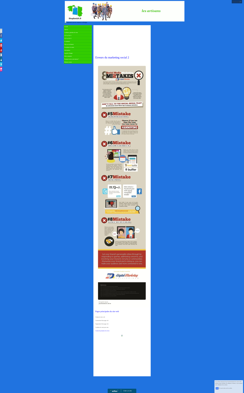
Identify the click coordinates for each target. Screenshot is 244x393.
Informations (67, 50)
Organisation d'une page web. (102, 324)
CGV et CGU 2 (67, 38)
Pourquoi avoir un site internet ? (71, 59)
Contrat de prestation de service (102, 330)
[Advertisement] (122, 40)
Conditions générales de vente (71, 32)
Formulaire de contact (69, 47)
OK (217, 388)
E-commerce (67, 41)
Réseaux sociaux (68, 62)
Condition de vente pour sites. (102, 327)
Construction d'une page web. (102, 320)
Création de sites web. (104, 317)
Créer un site (127, 391)
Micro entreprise (68, 56)
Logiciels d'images (68, 53)
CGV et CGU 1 (67, 35)
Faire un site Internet (69, 44)
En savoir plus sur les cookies (225, 388)
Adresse (66, 29)
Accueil (66, 26)
